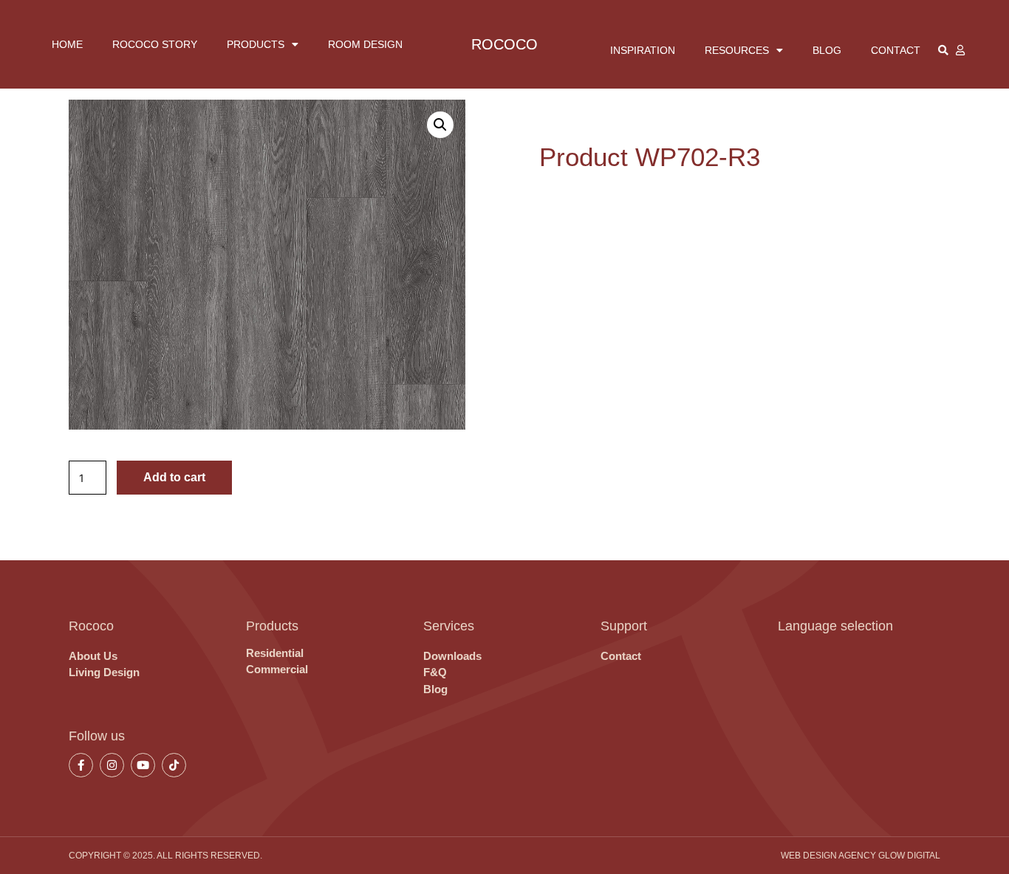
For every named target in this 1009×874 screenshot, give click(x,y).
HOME (67, 44)
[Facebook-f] (81, 765)
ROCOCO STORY (154, 44)
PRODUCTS (255, 44)
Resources (737, 50)
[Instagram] (112, 765)
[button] (440, 124)
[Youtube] (143, 765)
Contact (895, 50)
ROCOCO (504, 44)
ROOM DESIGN (365, 44)
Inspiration (642, 50)
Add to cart (174, 477)
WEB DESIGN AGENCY (828, 855)
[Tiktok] (174, 765)
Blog (827, 50)
